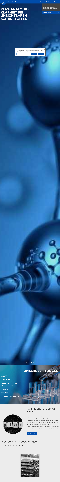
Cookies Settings (19, 53)
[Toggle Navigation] (7, 2)
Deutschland (12, 2)
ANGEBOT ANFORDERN (48, 12)
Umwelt (4, 393)
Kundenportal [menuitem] (55, 1)
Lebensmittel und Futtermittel (9, 384)
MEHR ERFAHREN (4, 30)
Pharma (5, 389)
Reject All (34, 53)
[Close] (44, 49)
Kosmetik (5, 380)
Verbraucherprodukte (11, 397)
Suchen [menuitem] (42, 1)
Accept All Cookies (41, 53)
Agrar (4, 376)
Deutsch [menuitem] (48, 1)
